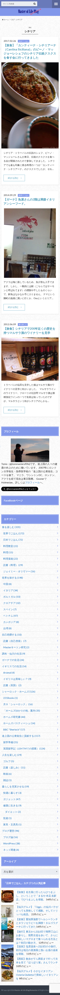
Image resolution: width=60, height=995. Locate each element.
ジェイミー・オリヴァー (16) (19, 571)
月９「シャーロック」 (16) (18, 704)
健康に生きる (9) (12, 805)
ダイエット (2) (13, 811)
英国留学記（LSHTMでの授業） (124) (24, 748)
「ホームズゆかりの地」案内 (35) (21, 710)
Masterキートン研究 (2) (16, 647)
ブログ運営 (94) (10, 830)
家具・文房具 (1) (12, 824)
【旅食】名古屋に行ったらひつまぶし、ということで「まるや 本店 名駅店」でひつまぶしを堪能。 (36, 896)
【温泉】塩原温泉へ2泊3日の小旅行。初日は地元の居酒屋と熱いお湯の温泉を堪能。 (37, 950)
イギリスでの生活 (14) (14, 666)
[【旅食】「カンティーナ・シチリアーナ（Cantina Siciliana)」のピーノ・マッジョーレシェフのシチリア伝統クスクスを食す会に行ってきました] (30, 146)
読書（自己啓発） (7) (14, 640)
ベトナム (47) (10, 615)
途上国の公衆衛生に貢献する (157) (21, 735)
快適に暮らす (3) (12, 792)
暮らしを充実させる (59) (15, 786)
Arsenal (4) (9, 672)
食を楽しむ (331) (11, 527)
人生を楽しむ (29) (12, 754)
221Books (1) (10, 697)
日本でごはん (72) (13, 539)
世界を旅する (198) (12, 577)
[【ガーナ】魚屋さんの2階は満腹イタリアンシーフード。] (30, 275)
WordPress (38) (11, 843)
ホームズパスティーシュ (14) (19, 723)
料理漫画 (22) (10, 558)
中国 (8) (7, 583)
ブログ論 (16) (10, 837)
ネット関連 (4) (11, 849)
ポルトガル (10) (11, 596)
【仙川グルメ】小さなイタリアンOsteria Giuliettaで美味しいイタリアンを (37, 975)
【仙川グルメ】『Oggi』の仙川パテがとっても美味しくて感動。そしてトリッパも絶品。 (37, 910)
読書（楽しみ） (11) (14, 767)
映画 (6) (7, 773)
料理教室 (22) (10, 545)
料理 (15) (8, 552)
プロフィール (32, 482)
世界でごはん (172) (13, 533)
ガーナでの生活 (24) (13, 659)
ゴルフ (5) (8, 761)
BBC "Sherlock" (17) (14, 729)
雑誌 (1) (7, 780)
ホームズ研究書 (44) (14, 716)
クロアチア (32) (11, 602)
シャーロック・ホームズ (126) (18, 691)
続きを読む (13, 178)
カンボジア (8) (11, 621)
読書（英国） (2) (12, 685)
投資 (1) (7, 818)
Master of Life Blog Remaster (25, 990)
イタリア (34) (10, 590)
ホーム (6, 20)
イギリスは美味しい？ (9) (17, 678)
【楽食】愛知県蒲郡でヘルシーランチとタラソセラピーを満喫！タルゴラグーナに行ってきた (37, 923)
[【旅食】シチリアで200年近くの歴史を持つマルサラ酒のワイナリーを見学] (30, 378)
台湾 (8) (7, 628)
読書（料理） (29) (13, 564)
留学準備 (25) (10, 742)
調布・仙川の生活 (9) (13, 653)
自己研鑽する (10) (12, 634)
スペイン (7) (9, 609)
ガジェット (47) (11, 799)
